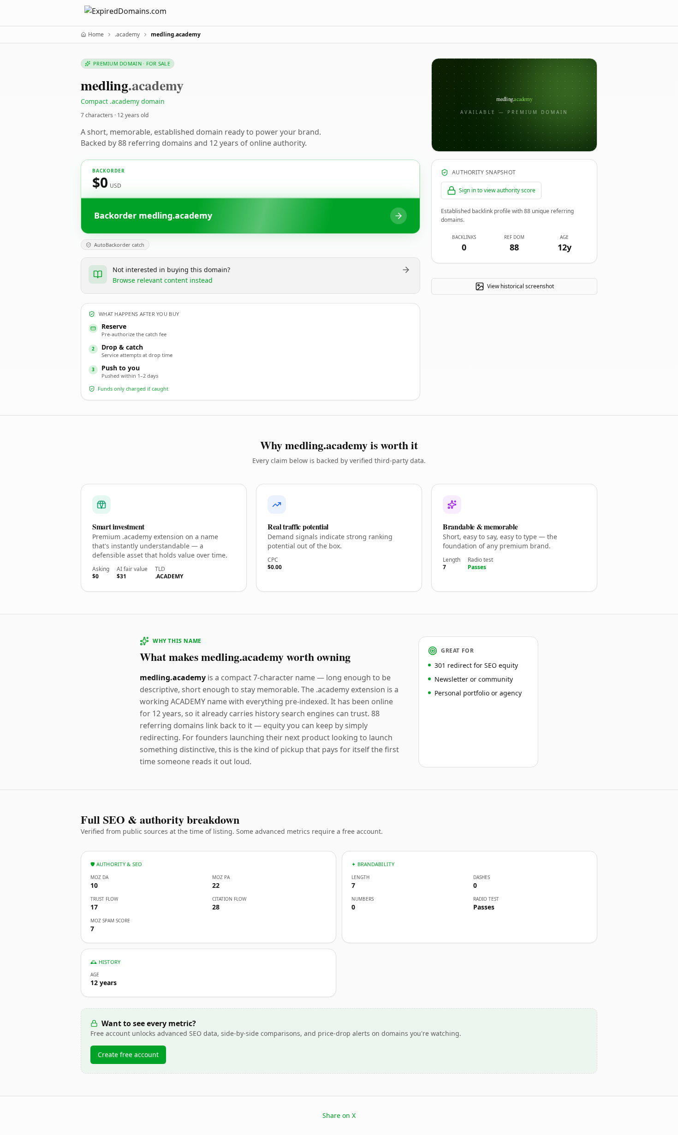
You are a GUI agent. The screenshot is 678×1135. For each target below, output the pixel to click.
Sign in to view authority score (497, 190)
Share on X (339, 1115)
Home (96, 34)
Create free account (128, 1054)
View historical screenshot (520, 286)
